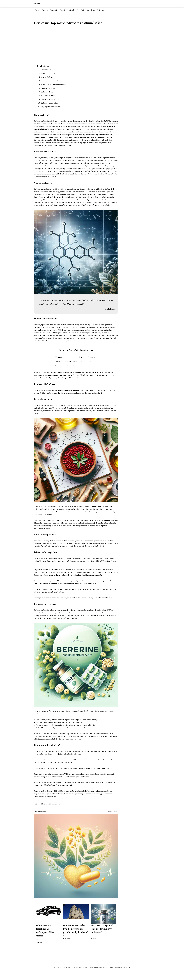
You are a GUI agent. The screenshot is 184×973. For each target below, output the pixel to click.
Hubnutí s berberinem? (49, 81)
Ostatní (62, 10)
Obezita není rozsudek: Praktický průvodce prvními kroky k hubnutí (75, 928)
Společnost (91, 10)
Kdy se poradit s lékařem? (50, 107)
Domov (37, 10)
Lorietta (37, 4)
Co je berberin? (46, 70)
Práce (77, 10)
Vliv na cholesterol (48, 77)
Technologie (101, 10)
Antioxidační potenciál (49, 95)
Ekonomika (54, 10)
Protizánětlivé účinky (48, 88)
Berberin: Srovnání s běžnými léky (53, 84)
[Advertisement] (76, 44)
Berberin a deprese (47, 92)
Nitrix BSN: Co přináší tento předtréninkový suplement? (102, 928)
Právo (83, 10)
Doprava (45, 10)
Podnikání (70, 10)
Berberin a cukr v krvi (49, 73)
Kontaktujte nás (55, 804)
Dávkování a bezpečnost (50, 99)
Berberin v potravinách (49, 103)
